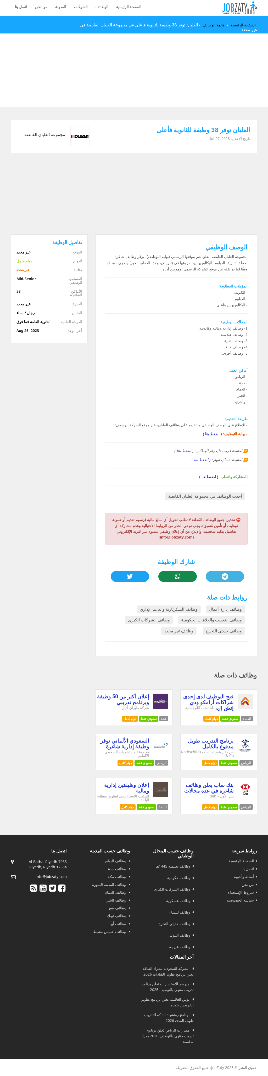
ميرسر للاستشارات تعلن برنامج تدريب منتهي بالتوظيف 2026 (167, 986)
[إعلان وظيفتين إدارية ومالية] (160, 795)
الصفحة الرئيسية (128, 6)
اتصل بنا (21, 6)
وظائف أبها (118, 923)
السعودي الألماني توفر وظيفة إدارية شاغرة (124, 744)
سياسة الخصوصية (240, 900)
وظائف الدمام (116, 892)
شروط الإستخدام (240, 892)
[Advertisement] (134, 70)
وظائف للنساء (180, 912)
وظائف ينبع (118, 907)
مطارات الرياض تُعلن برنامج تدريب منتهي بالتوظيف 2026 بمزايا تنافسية (167, 1036)
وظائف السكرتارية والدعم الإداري (169, 609)
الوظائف (102, 6)
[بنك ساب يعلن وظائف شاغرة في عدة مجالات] (245, 795)
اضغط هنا (212, 434)
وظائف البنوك (180, 935)
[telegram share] (225, 576)
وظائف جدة (117, 868)
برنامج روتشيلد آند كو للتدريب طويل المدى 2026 (169, 1017)
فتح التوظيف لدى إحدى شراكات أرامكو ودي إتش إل (208, 702)
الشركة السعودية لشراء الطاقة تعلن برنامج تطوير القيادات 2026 (168, 971)
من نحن (41, 6)
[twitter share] (130, 576)
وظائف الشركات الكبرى (149, 620)
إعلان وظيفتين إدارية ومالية (126, 788)
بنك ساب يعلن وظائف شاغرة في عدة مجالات (209, 788)
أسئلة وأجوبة (244, 876)
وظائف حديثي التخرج (224, 630)
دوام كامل (211, 718)
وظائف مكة (117, 876)
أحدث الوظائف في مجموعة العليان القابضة (205, 496)
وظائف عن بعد (179, 946)
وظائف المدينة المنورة (109, 884)
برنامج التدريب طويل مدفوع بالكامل (211, 744)
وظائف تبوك (117, 915)
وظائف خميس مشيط (110, 931)
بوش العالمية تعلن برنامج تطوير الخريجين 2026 (167, 1002)
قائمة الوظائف (214, 25)
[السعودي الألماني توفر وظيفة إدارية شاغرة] (160, 751)
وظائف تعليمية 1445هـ (173, 866)
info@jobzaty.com (51, 876)
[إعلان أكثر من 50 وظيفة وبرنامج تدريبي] (160, 707)
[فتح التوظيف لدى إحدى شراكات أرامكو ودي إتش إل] (245, 707)
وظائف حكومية (179, 877)
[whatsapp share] (177, 576)
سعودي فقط (230, 718)
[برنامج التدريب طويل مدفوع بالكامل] (245, 751)
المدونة (60, 6)
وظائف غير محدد (178, 630)
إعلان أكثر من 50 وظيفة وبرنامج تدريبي (123, 699)
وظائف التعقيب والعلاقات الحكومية (211, 620)
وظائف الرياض (115, 860)
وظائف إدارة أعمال (225, 609)
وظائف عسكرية (178, 900)
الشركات (81, 6)
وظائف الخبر (117, 900)
